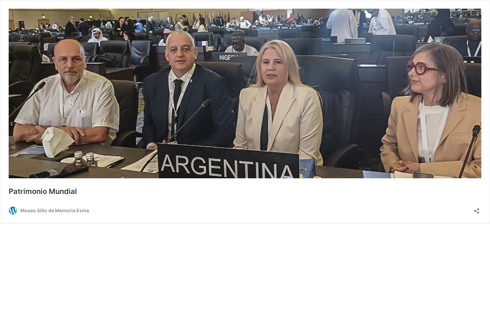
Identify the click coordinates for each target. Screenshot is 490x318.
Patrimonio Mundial (43, 191)
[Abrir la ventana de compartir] (476, 209)
